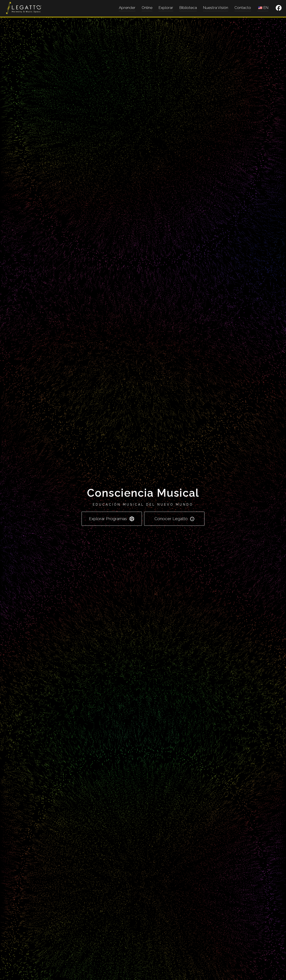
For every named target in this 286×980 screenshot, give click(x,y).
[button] (279, 8)
